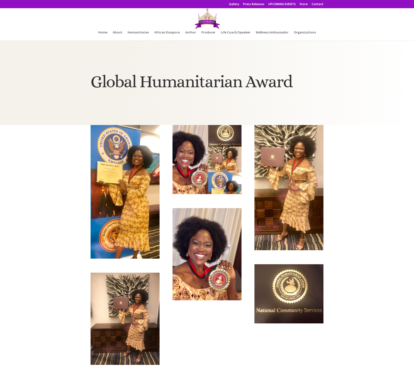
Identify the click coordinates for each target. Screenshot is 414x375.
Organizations (305, 32)
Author (190, 32)
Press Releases (253, 4)
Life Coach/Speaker (235, 32)
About (117, 32)
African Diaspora (167, 32)
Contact (317, 4)
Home (102, 32)
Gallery (234, 4)
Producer (208, 32)
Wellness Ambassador (272, 32)
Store (304, 4)
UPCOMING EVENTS (282, 4)
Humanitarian (138, 32)
